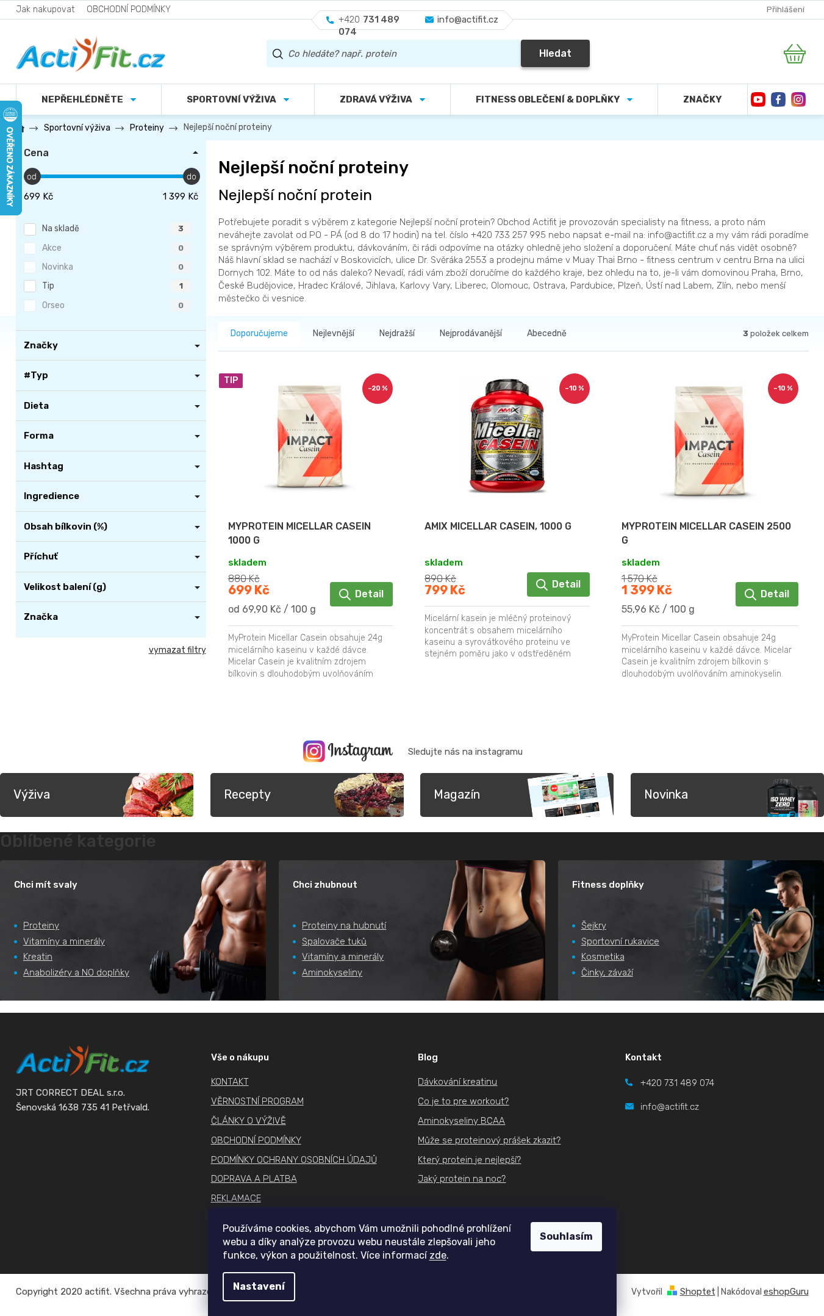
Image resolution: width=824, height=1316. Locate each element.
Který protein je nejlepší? (469, 1159)
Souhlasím (566, 1236)
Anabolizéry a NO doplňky (76, 972)
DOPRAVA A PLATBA (254, 1178)
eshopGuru (786, 1291)
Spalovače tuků (334, 941)
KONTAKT (230, 1081)
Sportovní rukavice (620, 941)
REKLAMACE (236, 1198)
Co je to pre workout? (463, 1101)
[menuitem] (238, 99)
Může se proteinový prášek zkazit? (489, 1140)
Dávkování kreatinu (457, 1081)
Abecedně (547, 333)
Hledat (555, 53)
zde (437, 1255)
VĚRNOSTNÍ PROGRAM (257, 1101)
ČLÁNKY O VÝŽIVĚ (248, 1120)
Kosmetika (603, 956)
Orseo (113, 305)
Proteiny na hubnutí (344, 925)
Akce (113, 248)
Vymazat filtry (177, 650)
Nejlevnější (333, 333)
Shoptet (697, 1291)
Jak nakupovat (45, 9)
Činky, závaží (607, 972)
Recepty (247, 794)
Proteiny (41, 925)
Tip (112, 286)
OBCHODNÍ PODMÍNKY (129, 9)
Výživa (31, 794)
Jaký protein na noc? (462, 1178)
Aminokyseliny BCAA (461, 1120)
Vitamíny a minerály (64, 941)
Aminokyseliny (332, 972)
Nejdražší (397, 333)
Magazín (457, 794)
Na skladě (113, 228)
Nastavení (259, 1286)
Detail (369, 594)
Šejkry (593, 925)
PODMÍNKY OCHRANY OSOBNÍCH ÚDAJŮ (294, 1159)
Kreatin (37, 956)
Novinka (113, 267)
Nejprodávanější (471, 333)
